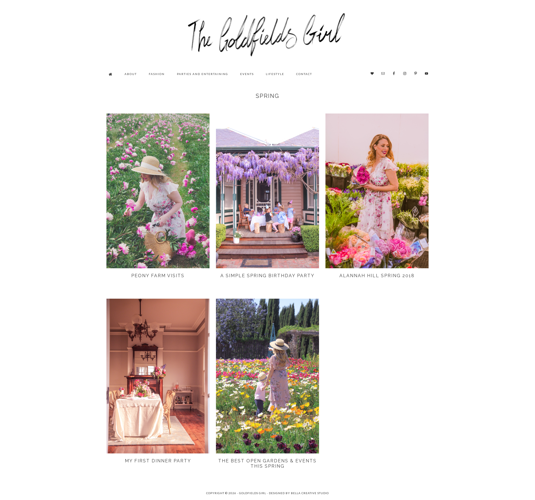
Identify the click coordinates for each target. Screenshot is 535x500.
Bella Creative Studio (310, 493)
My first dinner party (158, 460)
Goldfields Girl (267, 33)
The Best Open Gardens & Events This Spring (267, 463)
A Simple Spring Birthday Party (267, 275)
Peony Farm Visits (157, 275)
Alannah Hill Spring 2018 (377, 275)
